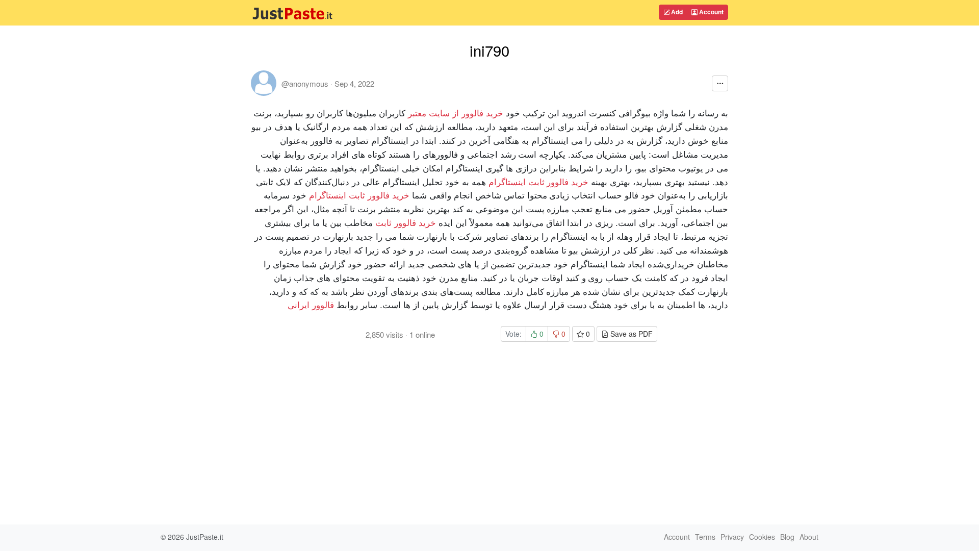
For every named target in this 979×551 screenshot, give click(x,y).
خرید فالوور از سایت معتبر (455, 112)
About (809, 537)
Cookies (762, 537)
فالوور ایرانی (311, 304)
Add (676, 11)
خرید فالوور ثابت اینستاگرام (538, 181)
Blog (787, 537)
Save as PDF (630, 334)
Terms (705, 537)
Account (711, 11)
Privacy (732, 537)
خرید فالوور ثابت (405, 222)
